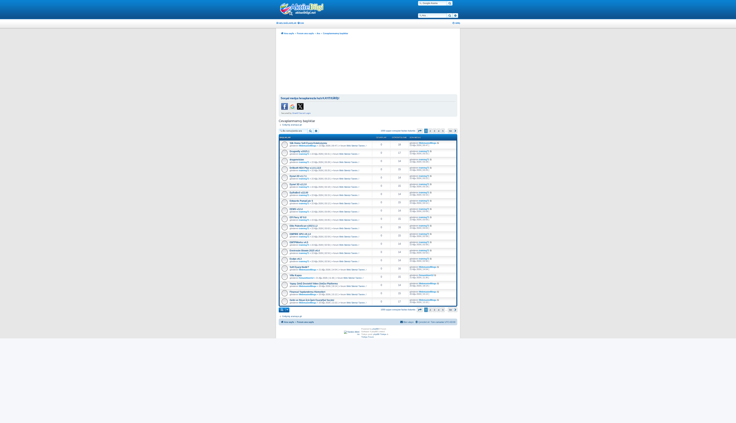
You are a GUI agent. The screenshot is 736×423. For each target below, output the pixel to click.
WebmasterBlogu (307, 146)
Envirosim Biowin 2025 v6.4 (305, 250)
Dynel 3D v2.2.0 (298, 184)
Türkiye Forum (367, 337)
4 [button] (438, 131)
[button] (420, 131)
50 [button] (450, 131)
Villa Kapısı (296, 275)
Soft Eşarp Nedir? (299, 267)
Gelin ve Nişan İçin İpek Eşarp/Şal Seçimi (312, 300)
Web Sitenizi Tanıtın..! (356, 146)
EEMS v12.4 (296, 209)
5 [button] (443, 131)
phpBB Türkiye (379, 334)
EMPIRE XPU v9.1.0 (300, 234)
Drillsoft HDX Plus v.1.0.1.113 (305, 168)
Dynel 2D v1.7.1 (298, 176)
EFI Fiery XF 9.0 (298, 217)
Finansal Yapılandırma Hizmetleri (307, 292)
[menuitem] (300, 23)
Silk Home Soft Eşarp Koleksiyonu (308, 143)
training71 (304, 154)
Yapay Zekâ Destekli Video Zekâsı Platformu (314, 283)
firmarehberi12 (306, 278)
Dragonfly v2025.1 (300, 151)
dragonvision (297, 159)
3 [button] (434, 131)
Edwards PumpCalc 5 (301, 201)
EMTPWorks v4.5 (299, 242)
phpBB (375, 329)
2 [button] (430, 131)
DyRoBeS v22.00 (299, 192)
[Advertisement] (368, 65)
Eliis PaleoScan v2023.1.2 (304, 226)
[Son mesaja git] (438, 143)
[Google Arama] (450, 3)
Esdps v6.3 (296, 259)
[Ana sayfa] (304, 10)
